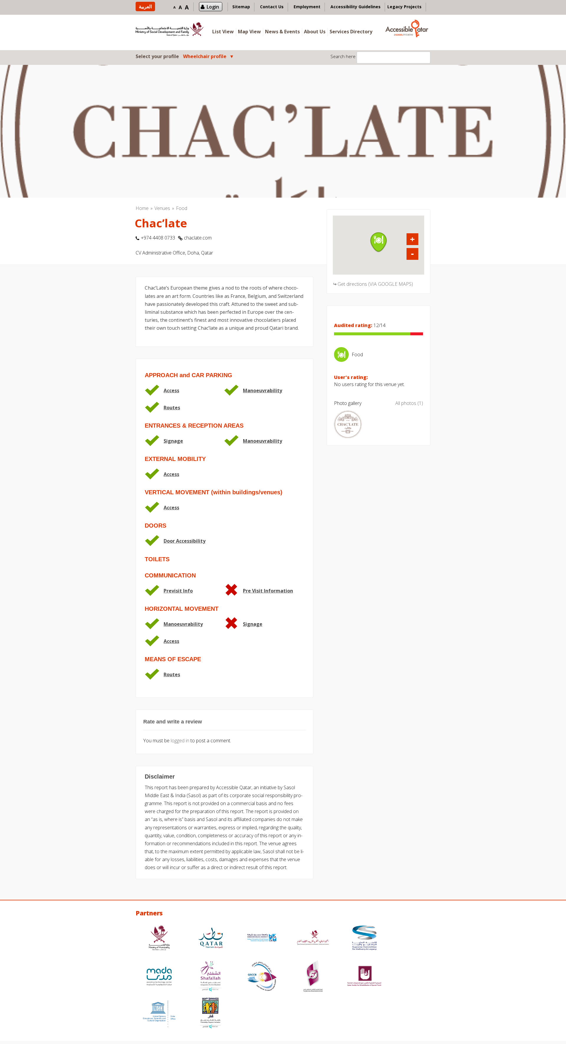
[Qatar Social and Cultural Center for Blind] (261, 976)
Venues (162, 208)
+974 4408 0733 (158, 237)
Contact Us (272, 6)
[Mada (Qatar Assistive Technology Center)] (159, 976)
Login (213, 7)
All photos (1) (409, 403)
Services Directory (351, 31)
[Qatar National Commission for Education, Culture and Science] (313, 938)
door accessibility (184, 541)
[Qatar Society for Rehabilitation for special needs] (364, 976)
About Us (314, 31)
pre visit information (268, 590)
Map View (249, 31)
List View (223, 31)
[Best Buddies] (210, 1013)
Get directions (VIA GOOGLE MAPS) (375, 284)
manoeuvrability (262, 390)
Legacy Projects (404, 6)
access (171, 390)
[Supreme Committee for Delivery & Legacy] (364, 938)
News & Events (282, 31)
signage (173, 441)
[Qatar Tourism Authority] (210, 938)
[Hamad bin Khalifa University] (261, 938)
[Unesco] (159, 1013)
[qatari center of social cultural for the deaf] (313, 976)
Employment (307, 6)
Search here (343, 56)
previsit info (178, 590)
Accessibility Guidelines (355, 6)
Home (142, 208)
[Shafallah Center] (210, 976)
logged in (180, 740)
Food (181, 208)
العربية (145, 6)
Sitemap (241, 6)
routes (172, 407)
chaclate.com (198, 237)
